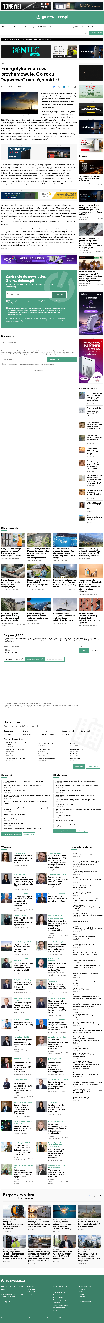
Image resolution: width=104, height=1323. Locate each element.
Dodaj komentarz (55, 359)
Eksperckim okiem (88, 27)
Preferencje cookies (85, 1301)
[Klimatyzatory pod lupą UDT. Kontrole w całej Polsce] (82, 519)
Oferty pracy (29, 27)
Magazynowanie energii (60, 1305)
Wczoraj (14, 659)
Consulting (46, 731)
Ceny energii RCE (71, 27)
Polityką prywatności (58, 351)
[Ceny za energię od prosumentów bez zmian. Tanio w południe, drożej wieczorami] (39, 604)
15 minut (84, 650)
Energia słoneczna (59, 1292)
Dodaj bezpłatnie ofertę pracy (64, 831)
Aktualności (5, 64)
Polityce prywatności (21, 321)
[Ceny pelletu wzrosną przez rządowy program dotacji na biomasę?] (82, 495)
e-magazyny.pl (27, 1198)
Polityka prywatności (85, 1286)
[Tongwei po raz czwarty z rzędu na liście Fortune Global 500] (91, 167)
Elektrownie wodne (68, 731)
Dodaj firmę (79, 766)
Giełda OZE (42, 27)
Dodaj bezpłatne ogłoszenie (12, 834)
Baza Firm (17, 27)
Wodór (55, 1310)
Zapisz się (59, 294)
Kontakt (81, 1291)
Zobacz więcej (93, 766)
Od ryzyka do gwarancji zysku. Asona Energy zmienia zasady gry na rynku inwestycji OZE (29, 39)
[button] (85, 33)
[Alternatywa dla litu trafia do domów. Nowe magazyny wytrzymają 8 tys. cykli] (82, 413)
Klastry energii (28, 734)
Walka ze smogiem (59, 1308)
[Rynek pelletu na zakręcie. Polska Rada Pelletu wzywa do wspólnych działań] (82, 427)
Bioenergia (56, 1303)
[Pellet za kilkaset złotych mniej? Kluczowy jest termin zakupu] (82, 453)
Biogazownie (8, 731)
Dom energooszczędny (60, 1300)
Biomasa (26, 731)
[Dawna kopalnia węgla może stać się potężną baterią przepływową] (82, 440)
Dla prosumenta (55, 27)
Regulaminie (9, 321)
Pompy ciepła (66, 734)
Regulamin (27, 351)
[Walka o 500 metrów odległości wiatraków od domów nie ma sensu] (82, 507)
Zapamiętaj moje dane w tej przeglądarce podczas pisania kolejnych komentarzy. (28, 364)
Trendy (55, 1290)
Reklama (82, 1297)
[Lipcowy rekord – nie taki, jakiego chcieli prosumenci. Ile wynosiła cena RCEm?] (39, 571)
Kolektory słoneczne (49, 734)
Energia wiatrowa (17, 64)
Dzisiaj (35, 659)
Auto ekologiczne (58, 1297)
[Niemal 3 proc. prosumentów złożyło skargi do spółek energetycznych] (13, 571)
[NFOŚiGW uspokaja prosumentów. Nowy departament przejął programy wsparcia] (13, 604)
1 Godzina (94, 650)
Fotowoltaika (8, 734)
